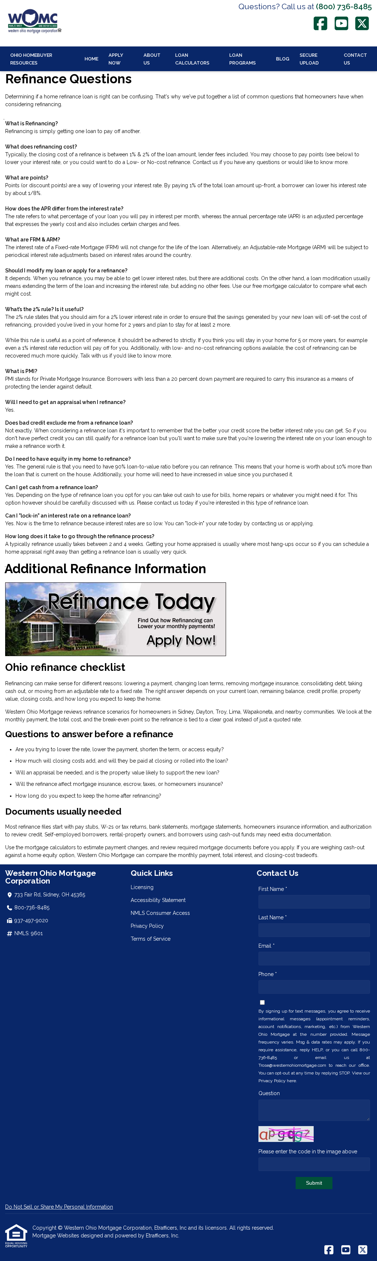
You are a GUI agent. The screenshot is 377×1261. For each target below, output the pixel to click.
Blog (282, 59)
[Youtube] (341, 23)
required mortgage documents (214, 847)
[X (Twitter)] (362, 23)
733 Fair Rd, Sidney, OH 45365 (49, 895)
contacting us (267, 523)
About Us (152, 59)
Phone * (267, 974)
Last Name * (272, 917)
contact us (166, 503)
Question (269, 1093)
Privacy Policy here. (277, 1080)
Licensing (142, 887)
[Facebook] (321, 23)
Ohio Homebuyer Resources (31, 59)
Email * (266, 946)
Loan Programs (242, 59)
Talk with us (94, 356)
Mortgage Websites (56, 1236)
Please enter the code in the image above (307, 1151)
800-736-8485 (31, 907)
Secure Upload (309, 59)
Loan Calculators (192, 59)
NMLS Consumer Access (160, 913)
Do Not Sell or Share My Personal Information (59, 1207)
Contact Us (355, 59)
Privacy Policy (147, 926)
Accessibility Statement (158, 900)
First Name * (272, 889)
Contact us (205, 162)
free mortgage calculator (282, 286)
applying (302, 523)
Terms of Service (150, 939)
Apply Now (116, 59)
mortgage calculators (50, 847)
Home (91, 59)
